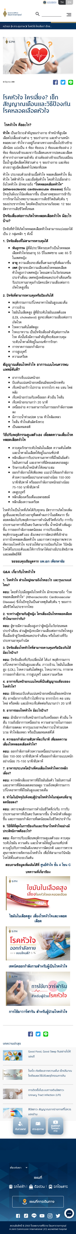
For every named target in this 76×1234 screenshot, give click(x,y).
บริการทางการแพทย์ (21, 1151)
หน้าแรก (6, 26)
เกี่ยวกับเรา (16, 1168)
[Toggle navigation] (69, 14)
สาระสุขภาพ (19, 26)
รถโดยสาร (61, 1187)
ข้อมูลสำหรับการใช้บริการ (23, 1160)
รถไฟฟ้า (19, 1187)
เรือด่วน (39, 1187)
